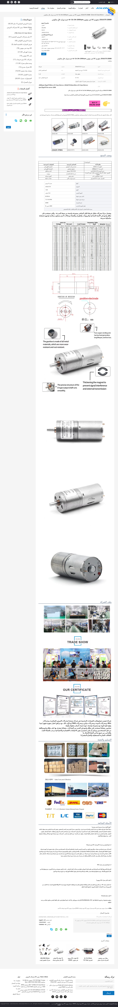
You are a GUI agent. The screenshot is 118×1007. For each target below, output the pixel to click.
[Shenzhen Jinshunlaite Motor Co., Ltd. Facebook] (19, 2)
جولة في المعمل (61, 8)
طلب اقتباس (102, 2)
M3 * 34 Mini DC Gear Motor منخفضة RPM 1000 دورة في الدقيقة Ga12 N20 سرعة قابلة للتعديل (33, 986)
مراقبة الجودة (72, 8)
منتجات (43, 8)
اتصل (43, 54)
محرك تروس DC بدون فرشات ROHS (84, 908)
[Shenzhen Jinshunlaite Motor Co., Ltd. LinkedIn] (15, 2)
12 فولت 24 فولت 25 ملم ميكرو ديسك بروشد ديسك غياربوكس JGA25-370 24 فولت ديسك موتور (58, 959)
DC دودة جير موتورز (26, 48)
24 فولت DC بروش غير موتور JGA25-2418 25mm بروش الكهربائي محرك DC (73, 959)
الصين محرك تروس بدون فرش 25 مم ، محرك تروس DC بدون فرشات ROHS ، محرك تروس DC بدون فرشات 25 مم (81, 1003)
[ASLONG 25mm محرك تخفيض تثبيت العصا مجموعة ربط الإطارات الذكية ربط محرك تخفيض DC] (44, 950)
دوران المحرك (27, 82)
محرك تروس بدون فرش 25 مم (100, 908)
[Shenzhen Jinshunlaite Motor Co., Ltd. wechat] (22, 120)
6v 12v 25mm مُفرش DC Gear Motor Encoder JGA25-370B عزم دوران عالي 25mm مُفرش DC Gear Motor (88, 959)
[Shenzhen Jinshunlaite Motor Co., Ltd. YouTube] (11, 2)
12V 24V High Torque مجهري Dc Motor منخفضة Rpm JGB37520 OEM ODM (34, 981)
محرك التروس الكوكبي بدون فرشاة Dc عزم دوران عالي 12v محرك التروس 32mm (61, 990)
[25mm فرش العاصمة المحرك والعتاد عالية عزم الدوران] (29, 104)
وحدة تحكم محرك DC (25, 63)
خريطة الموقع (16, 994)
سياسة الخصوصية (113, 1003)
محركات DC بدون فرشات (24, 59)
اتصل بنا (81, 8)
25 (56, 115)
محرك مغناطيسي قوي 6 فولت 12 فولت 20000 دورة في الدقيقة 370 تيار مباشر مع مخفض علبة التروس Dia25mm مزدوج (16, 99)
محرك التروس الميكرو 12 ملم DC (21, 24)
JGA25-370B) (69, 115)
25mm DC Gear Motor (97, 15)
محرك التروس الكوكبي (25, 41)
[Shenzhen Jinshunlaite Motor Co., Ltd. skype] (17, 120)
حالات (92, 8)
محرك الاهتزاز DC (26, 75)
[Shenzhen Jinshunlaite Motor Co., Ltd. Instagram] (8, 2)
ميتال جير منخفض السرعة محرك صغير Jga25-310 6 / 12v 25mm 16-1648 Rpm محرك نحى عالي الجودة (103, 959)
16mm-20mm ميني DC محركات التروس (19, 27)
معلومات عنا (51, 8)
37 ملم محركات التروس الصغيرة (22, 37)
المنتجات (107, 15)
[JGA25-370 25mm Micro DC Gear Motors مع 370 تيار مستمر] (29, 93)
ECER (59, 1005)
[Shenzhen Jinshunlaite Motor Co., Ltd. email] (32, 120)
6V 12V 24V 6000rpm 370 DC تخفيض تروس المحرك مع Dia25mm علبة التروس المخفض (32, 990)
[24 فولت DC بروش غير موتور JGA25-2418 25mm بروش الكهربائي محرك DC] (72, 950)
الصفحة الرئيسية (34, 8)
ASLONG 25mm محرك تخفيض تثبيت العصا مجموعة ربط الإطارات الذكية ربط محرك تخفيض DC (45, 959)
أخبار (87, 8)
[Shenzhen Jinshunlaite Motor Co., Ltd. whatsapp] (27, 120)
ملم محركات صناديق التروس (49, 115)
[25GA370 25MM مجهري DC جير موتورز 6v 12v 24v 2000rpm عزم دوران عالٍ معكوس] (99, 33)
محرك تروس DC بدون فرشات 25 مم (66, 908)
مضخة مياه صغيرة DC (25, 71)
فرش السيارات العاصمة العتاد (23, 44)
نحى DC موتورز (27, 56)
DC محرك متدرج (27, 67)
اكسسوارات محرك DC (25, 78)
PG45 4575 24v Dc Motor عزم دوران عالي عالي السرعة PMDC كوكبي (61, 986)
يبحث (72, 2)
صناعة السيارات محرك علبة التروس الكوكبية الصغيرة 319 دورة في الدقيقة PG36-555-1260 (61, 981)
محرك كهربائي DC (26, 52)
